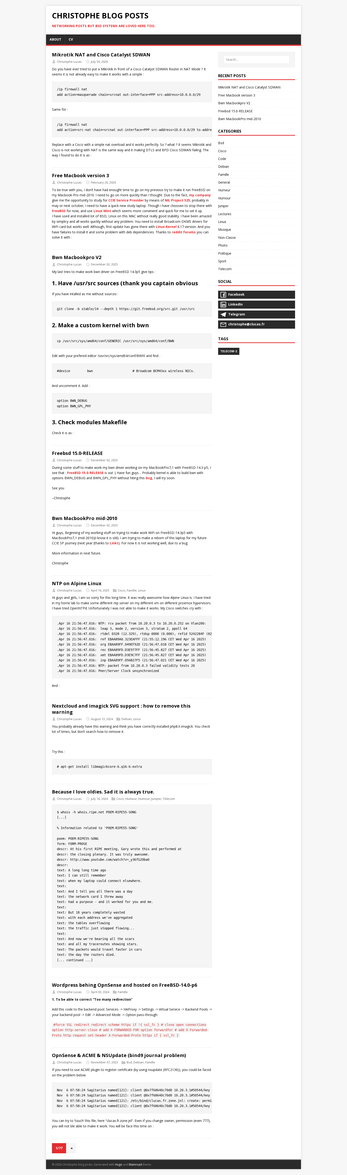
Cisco (121, 590)
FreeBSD (59, 211)
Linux (142, 590)
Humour (144, 799)
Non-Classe (227, 237)
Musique (224, 229)
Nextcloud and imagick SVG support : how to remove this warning (121, 709)
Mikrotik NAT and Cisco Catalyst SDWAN (101, 54)
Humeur (131, 799)
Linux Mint (102, 211)
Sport (222, 261)
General (224, 182)
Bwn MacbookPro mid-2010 (84, 518)
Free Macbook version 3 (80, 175)
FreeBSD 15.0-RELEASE (85, 472)
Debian (126, 719)
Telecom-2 (228, 351)
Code (222, 158)
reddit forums (184, 232)
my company (200, 195)
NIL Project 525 (177, 200)
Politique (224, 253)
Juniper (156, 799)
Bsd (129, 1062)
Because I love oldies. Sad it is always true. (103, 792)
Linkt (114, 543)
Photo (223, 245)
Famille (132, 590)
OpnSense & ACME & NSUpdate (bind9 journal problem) (119, 1055)
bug (149, 478)
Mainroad (135, 1164)
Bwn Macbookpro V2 (76, 257)
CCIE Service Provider (126, 200)
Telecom (169, 799)
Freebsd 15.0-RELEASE (77, 453)
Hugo (118, 1164)
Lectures (224, 214)
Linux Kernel (166, 226)
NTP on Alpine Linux (77, 583)
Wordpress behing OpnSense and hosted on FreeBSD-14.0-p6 (124, 985)
